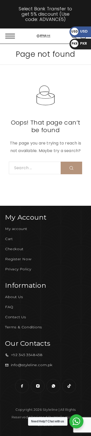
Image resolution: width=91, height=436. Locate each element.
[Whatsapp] (53, 386)
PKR (79, 43)
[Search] (71, 168)
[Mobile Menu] (10, 36)
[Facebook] (22, 386)
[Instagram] (38, 386)
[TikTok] (69, 386)
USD (79, 31)
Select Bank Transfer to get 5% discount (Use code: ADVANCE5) (45, 14)
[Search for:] (35, 168)
